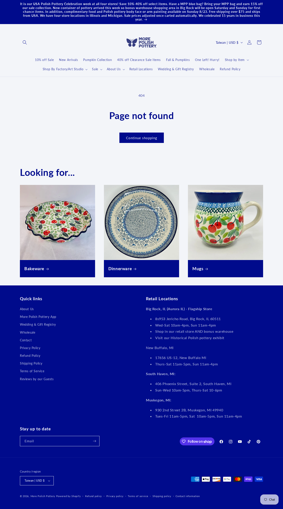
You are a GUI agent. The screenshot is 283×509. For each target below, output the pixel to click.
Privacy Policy (30, 348)
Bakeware (34, 268)
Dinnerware (120, 268)
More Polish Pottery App (38, 317)
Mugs (197, 268)
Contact (26, 340)
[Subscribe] (94, 441)
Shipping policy (162, 496)
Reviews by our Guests (37, 379)
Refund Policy (30, 355)
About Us (27, 309)
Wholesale (27, 332)
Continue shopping (141, 138)
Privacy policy (115, 496)
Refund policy (93, 496)
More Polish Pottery (43, 496)
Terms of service (138, 496)
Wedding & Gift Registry (38, 324)
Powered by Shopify (68, 496)
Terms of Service (32, 371)
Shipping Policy (31, 363)
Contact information (188, 496)
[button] (25, 42)
